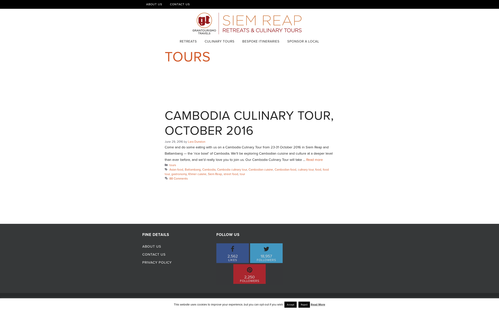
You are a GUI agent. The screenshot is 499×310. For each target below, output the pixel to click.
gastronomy (179, 174)
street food (231, 174)
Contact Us (180, 4)
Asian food (176, 169)
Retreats (188, 41)
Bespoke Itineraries (261, 41)
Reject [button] (304, 304)
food (318, 169)
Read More (318, 304)
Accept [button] (290, 304)
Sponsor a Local (303, 41)
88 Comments (178, 178)
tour (242, 174)
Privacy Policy (157, 262)
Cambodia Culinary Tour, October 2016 (249, 123)
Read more (314, 159)
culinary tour (306, 169)
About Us (154, 4)
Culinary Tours (219, 41)
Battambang (193, 169)
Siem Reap (215, 174)
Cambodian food (285, 169)
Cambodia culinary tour (232, 169)
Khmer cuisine (197, 174)
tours (172, 165)
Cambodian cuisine (261, 169)
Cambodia (209, 169)
